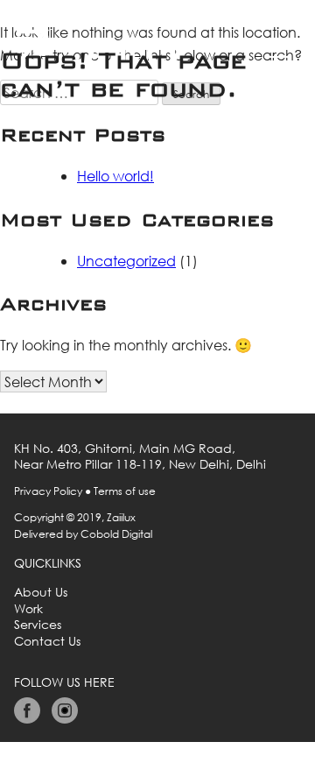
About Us (40, 592)
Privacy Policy (48, 491)
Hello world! (115, 175)
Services (37, 624)
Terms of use (125, 491)
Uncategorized (126, 260)
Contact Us (47, 641)
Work (28, 609)
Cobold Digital (116, 533)
